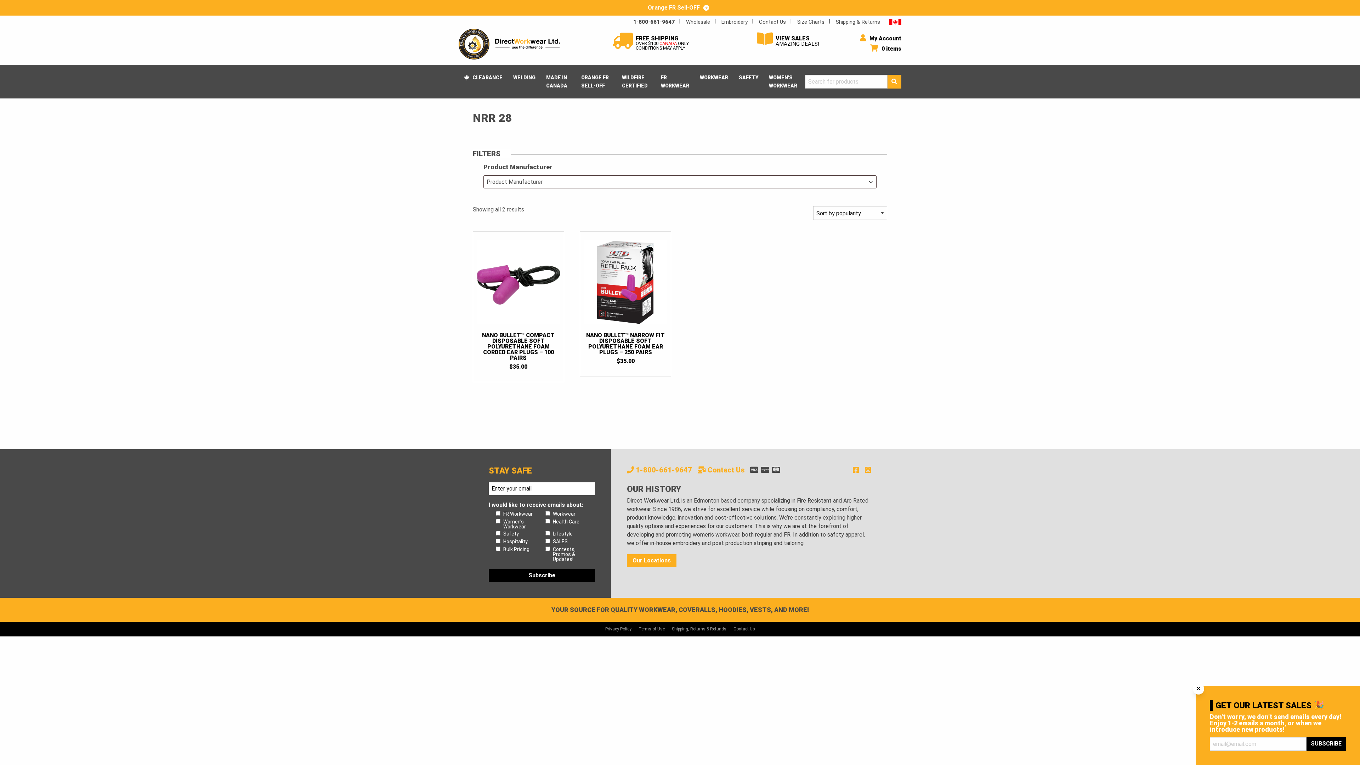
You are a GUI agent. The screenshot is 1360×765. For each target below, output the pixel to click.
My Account (884, 38)
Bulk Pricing (516, 549)
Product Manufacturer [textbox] (515, 181)
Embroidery (734, 22)
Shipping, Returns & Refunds (699, 629)
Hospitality (515, 541)
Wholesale (698, 22)
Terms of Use (652, 629)
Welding (524, 77)
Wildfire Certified (635, 81)
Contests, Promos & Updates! (564, 554)
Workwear (714, 77)
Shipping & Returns (858, 22)
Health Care (566, 521)
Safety (748, 77)
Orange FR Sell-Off (595, 81)
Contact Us (772, 22)
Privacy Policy (618, 629)
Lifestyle (563, 533)
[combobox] (680, 181)
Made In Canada (556, 81)
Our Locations (652, 560)
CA (895, 21)
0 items (890, 48)
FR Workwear (675, 81)
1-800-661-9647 (654, 22)
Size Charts (810, 22)
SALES (560, 541)
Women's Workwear (783, 81)
